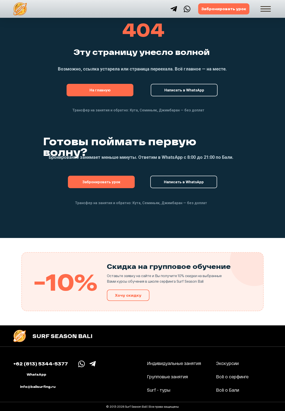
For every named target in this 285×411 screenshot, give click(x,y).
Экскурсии (227, 363)
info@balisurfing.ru (37, 387)
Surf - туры (158, 390)
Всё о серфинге (232, 376)
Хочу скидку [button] (128, 295)
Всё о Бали (227, 390)
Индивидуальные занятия (174, 363)
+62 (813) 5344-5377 (40, 363)
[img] (266, 9)
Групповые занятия (167, 376)
